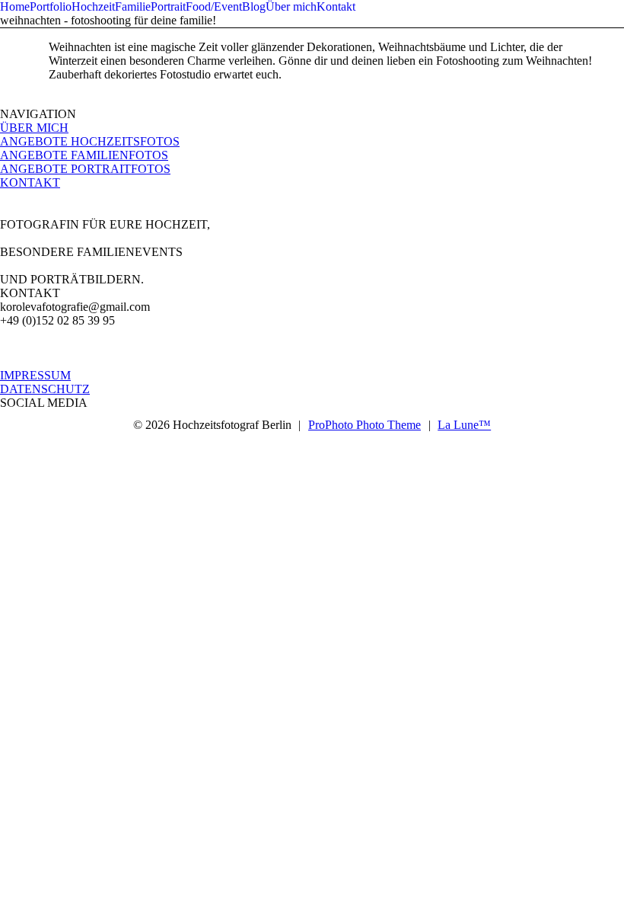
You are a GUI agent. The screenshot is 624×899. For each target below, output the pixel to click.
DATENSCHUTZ (45, 388)
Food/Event (214, 6)
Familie (133, 6)
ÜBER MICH (34, 127)
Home (15, 6)
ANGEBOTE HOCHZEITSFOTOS (90, 141)
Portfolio (51, 6)
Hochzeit (93, 6)
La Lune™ (464, 424)
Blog (254, 6)
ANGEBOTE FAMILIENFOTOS (84, 155)
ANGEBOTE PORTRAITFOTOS (85, 168)
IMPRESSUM (35, 375)
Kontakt (336, 6)
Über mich (291, 6)
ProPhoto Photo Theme (364, 424)
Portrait (168, 6)
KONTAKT (30, 182)
